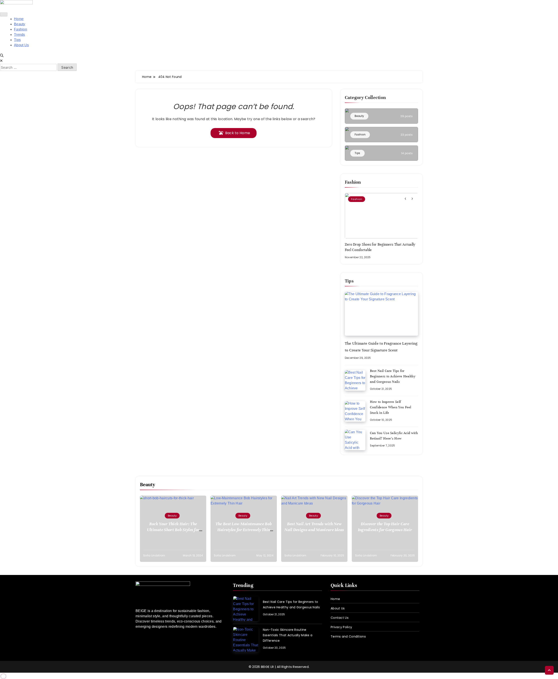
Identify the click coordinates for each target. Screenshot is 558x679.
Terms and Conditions (348, 636)
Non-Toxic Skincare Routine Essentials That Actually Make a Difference (287, 635)
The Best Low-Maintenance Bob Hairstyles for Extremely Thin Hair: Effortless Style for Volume (244, 529)
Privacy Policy (341, 627)
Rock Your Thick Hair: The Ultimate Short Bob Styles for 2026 (173, 529)
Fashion (20, 29)
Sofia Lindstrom (154, 555)
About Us (21, 45)
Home (19, 19)
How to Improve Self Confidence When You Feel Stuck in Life (390, 407)
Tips (17, 40)
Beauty (19, 24)
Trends (19, 34)
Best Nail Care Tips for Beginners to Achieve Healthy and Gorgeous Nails (392, 376)
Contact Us (340, 618)
